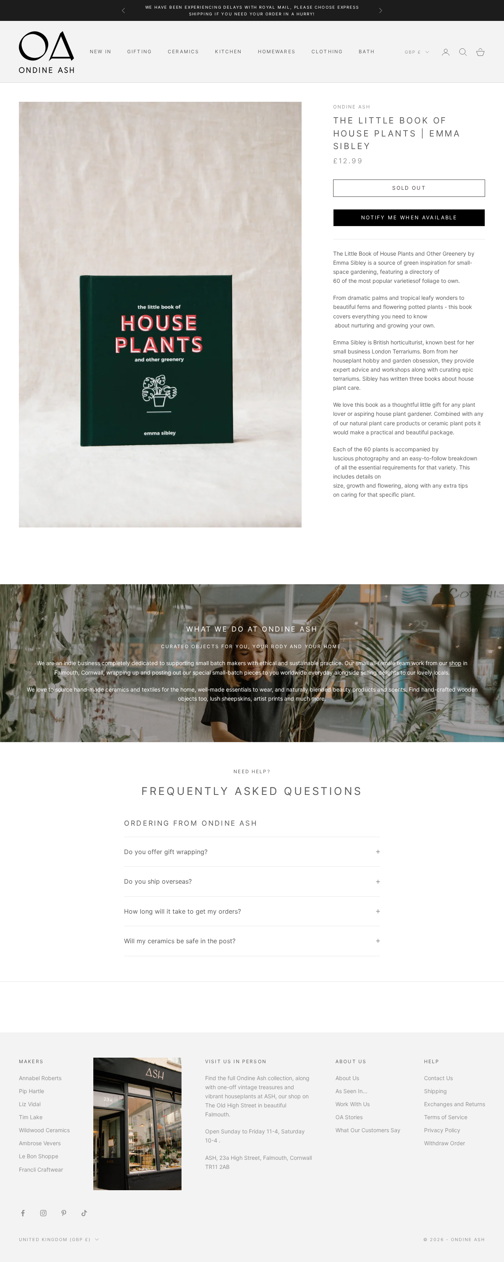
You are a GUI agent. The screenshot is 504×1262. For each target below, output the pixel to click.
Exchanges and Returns (454, 1104)
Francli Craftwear (41, 1169)
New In (100, 51)
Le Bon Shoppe (38, 1156)
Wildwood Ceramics (44, 1130)
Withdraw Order (444, 1143)
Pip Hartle (31, 1091)
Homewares (277, 51)
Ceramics (183, 51)
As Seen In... (351, 1091)
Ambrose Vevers (40, 1143)
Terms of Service (445, 1117)
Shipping (435, 1091)
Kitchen (228, 51)
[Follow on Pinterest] (64, 1213)
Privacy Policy (442, 1130)
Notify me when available (409, 218)
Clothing (327, 51)
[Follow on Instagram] (43, 1213)
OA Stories (349, 1117)
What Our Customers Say (367, 1130)
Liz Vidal (30, 1104)
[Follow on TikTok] (84, 1213)
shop (455, 663)
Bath (367, 51)
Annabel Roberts (40, 1078)
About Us (347, 1078)
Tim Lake (31, 1117)
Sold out (409, 188)
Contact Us (438, 1078)
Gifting (139, 51)
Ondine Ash (352, 107)
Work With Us (352, 1104)
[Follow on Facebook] (23, 1213)
